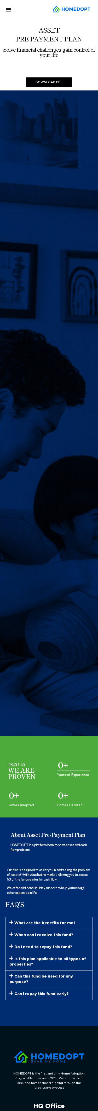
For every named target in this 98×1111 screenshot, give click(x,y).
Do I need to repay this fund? (43, 947)
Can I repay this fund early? (41, 994)
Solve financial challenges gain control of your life (49, 52)
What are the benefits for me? (45, 923)
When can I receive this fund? (43, 935)
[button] (8, 9)
